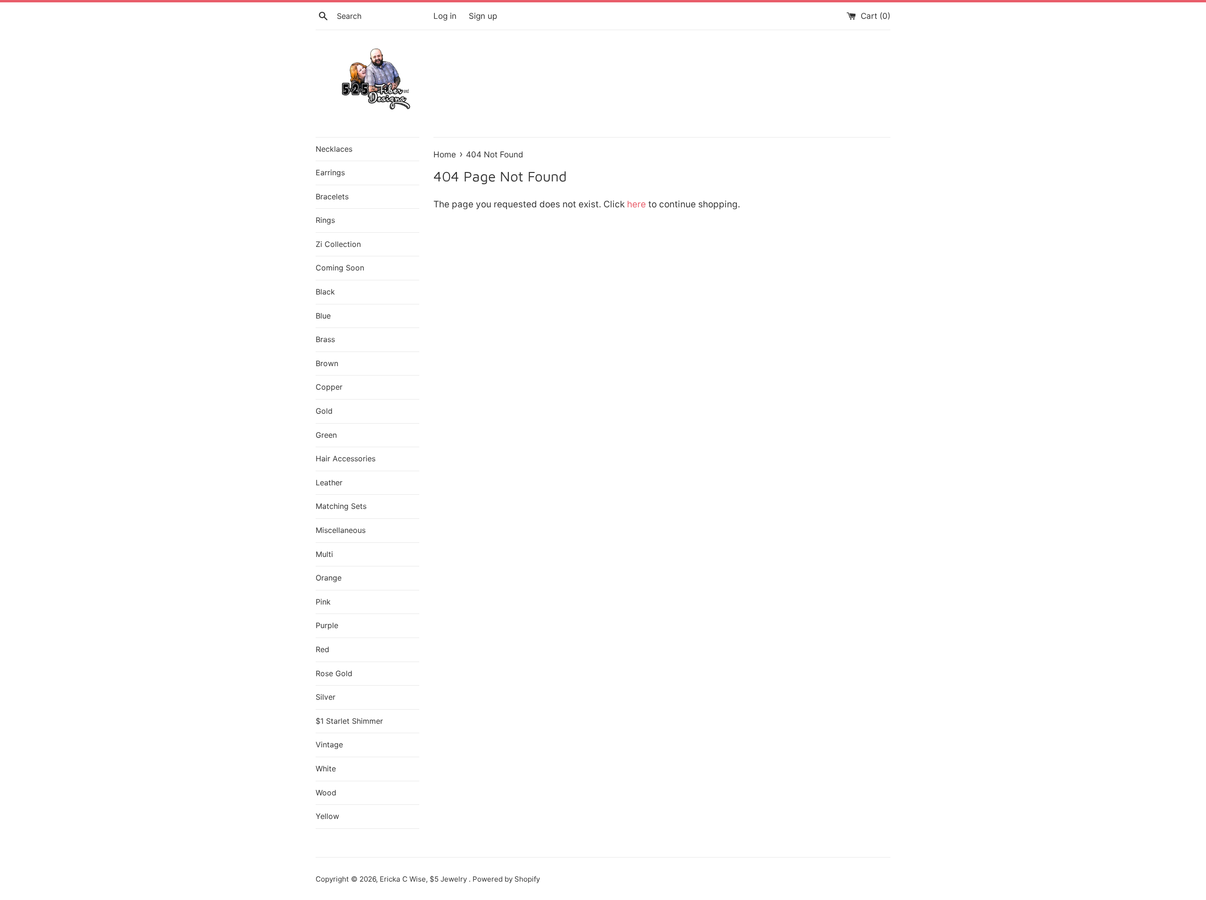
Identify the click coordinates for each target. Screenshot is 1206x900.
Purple (327, 625)
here (636, 204)
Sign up (483, 16)
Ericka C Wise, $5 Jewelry (424, 879)
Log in (444, 16)
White (326, 768)
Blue (323, 315)
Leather (329, 482)
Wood (326, 792)
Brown (327, 363)
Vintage (329, 744)
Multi (324, 554)
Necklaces (334, 149)
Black (325, 291)
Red (322, 649)
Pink (323, 601)
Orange (329, 577)
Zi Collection (338, 244)
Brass (325, 339)
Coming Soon (340, 267)
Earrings (330, 172)
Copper (329, 387)
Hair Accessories (345, 458)
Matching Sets (341, 506)
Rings (325, 220)
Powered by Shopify (506, 879)
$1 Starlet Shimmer (349, 721)
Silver (325, 697)
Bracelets (332, 196)
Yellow (327, 816)
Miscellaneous (341, 530)
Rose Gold (334, 673)
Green (326, 435)
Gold (324, 411)
